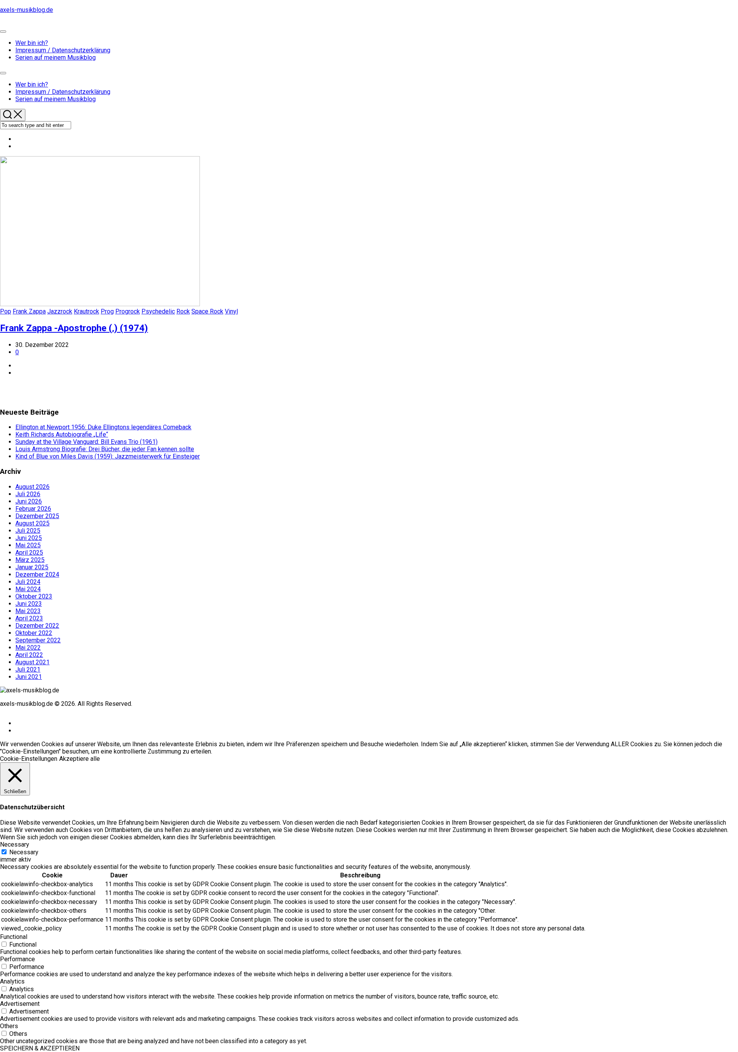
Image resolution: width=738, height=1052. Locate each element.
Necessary (23, 852)
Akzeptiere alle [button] (79, 758)
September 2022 (38, 640)
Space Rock (207, 311)
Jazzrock (59, 311)
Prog (107, 311)
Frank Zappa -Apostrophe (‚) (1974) (74, 328)
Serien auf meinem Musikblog (55, 57)
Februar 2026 (33, 508)
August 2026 (32, 486)
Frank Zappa (29, 311)
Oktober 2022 (33, 633)
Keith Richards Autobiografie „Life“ (61, 434)
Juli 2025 (27, 530)
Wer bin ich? (31, 43)
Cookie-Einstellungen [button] (28, 758)
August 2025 (32, 523)
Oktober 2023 (33, 596)
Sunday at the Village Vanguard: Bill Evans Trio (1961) (86, 441)
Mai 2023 (28, 611)
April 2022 (29, 655)
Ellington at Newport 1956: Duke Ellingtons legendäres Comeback (103, 427)
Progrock (127, 311)
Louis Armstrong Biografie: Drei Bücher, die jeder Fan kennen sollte (104, 449)
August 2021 (32, 662)
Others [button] (9, 1026)
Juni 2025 (28, 538)
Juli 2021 (27, 669)
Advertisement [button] (20, 1003)
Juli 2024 (27, 581)
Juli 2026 (27, 494)
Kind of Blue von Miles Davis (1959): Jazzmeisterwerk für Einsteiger (107, 456)
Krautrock (86, 311)
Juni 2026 (28, 501)
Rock (183, 311)
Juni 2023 (28, 603)
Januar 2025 (31, 567)
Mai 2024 (28, 589)
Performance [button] (17, 959)
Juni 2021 (28, 676)
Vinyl (231, 311)
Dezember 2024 (37, 574)
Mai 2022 (28, 647)
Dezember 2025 (37, 516)
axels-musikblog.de (26, 9)
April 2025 (29, 552)
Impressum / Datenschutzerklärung (62, 50)
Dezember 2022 (37, 625)
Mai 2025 (28, 545)
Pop (5, 311)
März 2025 (30, 560)
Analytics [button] (12, 981)
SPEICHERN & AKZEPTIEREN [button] (40, 1048)
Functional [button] (13, 936)
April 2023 (29, 618)
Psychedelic (158, 311)
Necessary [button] (14, 844)
